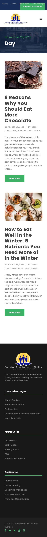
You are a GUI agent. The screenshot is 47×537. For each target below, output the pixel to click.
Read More (14, 178)
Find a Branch (12, 480)
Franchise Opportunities (17, 498)
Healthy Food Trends (29, 130)
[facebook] (5, 530)
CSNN (34, 127)
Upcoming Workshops (16, 489)
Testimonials (11, 409)
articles (11, 130)
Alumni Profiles (12, 400)
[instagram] (24, 530)
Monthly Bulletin (13, 418)
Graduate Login (38, 3)
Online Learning (12, 485)
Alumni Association (14, 404)
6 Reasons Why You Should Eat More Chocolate (18, 109)
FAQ (7, 454)
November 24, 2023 (14, 127)
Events (13, 3)
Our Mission (10, 440)
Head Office (24, 3)
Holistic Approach (27, 268)
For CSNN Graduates (15, 494)
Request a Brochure (15, 458)
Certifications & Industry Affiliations (22, 413)
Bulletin (5, 3)
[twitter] (14, 530)
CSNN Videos (11, 444)
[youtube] (19, 530)
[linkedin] (10, 530)
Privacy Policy (12, 449)
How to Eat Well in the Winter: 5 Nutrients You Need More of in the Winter (22, 244)
